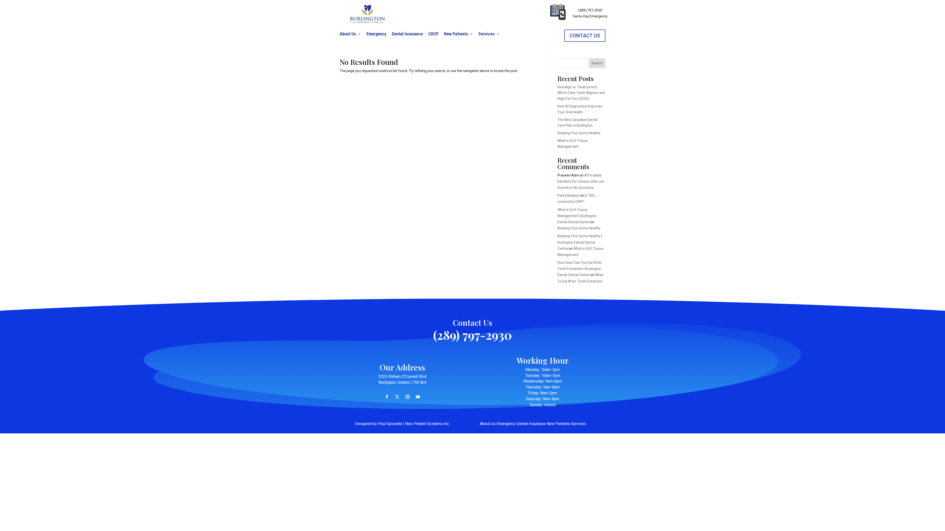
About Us (348, 34)
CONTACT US (585, 36)
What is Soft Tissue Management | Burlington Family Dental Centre (577, 216)
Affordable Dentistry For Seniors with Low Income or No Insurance (580, 181)
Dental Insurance (407, 34)
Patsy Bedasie (568, 195)
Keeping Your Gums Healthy (578, 133)
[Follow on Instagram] (407, 397)
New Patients (456, 34)
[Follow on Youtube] (418, 397)
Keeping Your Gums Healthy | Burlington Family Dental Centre (579, 242)
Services (486, 34)
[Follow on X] (397, 397)
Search (597, 63)
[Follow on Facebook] (387, 397)
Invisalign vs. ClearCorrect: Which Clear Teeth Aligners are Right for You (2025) (581, 93)
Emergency (376, 34)
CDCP (433, 34)
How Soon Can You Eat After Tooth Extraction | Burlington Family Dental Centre (579, 269)
